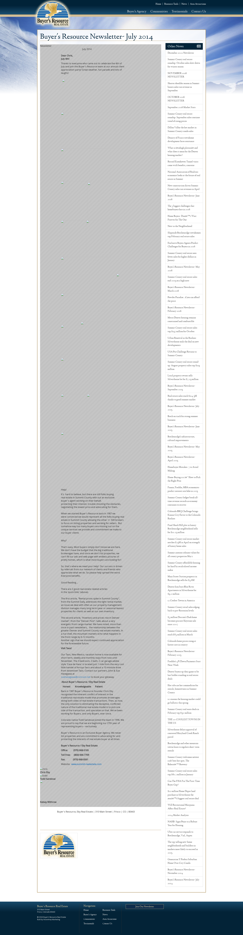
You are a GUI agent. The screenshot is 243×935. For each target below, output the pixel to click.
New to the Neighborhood (180, 226)
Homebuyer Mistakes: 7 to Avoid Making (183, 469)
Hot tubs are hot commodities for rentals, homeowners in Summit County (183, 689)
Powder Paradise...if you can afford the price (184, 299)
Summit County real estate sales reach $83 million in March (182, 633)
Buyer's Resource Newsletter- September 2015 (181, 388)
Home (158, 4)
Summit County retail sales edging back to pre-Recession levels (184, 609)
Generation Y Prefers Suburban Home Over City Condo (182, 861)
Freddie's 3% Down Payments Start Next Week (184, 663)
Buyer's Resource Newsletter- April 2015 (181, 459)
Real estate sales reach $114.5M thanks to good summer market (182, 398)
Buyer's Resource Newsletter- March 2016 (181, 289)
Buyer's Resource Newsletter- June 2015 (184, 428)
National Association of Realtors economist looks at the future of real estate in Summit (184, 175)
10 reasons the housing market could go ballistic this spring (184, 701)
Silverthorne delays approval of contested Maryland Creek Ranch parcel (183, 733)
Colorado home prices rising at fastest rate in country (182, 643)
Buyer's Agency (136, 11)
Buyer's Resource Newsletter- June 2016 (184, 197)
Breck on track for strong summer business (183, 418)
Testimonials (179, 11)
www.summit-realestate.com (86, 764)
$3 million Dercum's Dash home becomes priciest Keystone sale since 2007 (182, 621)
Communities (159, 11)
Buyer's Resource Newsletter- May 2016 (184, 269)
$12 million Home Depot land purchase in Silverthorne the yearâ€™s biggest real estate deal (183, 795)
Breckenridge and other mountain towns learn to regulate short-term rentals (183, 747)
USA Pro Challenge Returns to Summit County (182, 353)
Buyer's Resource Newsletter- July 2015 (183, 408)
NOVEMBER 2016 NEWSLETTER (177, 75)
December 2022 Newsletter (181, 53)
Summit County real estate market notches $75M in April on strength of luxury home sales (184, 542)
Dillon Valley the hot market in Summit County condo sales (182, 129)
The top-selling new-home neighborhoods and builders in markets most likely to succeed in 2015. (183, 847)
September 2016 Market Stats (181, 107)
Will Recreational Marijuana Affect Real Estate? (181, 807)
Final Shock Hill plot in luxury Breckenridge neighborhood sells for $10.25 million (183, 529)
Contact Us (198, 11)
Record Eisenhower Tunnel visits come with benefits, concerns (183, 163)
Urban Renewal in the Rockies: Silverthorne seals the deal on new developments (183, 341)
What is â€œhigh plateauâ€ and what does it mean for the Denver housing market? (183, 151)
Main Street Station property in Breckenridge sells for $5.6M (182, 578)
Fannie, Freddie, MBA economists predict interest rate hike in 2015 (183, 489)
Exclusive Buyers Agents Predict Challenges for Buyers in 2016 (183, 245)
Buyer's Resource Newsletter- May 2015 (184, 448)
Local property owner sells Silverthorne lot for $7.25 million (183, 377)
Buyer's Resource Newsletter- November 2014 (181, 871)
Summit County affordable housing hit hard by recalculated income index (184, 566)
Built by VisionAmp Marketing (48, 919)
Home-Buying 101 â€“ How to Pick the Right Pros (184, 479)
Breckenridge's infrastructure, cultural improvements (181, 438)
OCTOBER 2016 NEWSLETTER (176, 99)
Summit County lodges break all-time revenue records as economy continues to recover (183, 501)
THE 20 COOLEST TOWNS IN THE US (184, 721)
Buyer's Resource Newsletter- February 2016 (181, 309)
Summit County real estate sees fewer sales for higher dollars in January (182, 257)
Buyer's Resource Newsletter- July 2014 (183, 881)
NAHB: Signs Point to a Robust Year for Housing (182, 823)
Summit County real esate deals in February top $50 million (183, 711)
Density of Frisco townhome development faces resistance (181, 140)
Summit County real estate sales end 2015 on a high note (182, 279)
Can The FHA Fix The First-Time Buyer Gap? (184, 783)
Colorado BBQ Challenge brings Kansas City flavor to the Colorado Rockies (184, 515)
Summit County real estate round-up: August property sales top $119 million (184, 365)
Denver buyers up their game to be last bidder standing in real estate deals (183, 675)
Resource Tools (171, 4)
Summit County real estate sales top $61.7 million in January (182, 773)
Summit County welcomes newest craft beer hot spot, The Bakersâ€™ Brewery (183, 761)
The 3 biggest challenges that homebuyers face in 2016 (181, 208)
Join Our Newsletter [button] (144, 906)
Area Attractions (198, 4)
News (184, 4)
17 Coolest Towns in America (181, 600)
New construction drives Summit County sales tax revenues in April (184, 187)
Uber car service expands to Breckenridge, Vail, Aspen (180, 834)
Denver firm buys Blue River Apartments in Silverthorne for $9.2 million (182, 590)
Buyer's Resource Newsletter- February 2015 (181, 653)
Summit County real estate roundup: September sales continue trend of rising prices (184, 117)
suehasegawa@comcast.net (75, 677)
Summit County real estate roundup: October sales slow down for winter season (184, 63)
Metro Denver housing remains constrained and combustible (182, 319)
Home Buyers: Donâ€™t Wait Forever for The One (182, 218)
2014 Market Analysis (178, 815)
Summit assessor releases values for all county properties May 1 (184, 554)
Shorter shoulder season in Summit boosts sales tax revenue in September (183, 87)
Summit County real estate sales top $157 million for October (182, 329)
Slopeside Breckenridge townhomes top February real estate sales (184, 235)
